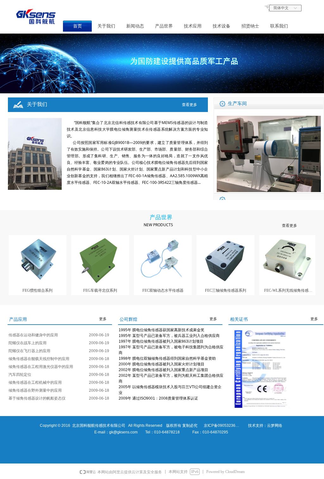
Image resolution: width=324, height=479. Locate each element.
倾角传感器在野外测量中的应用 (35, 390)
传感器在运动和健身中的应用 (33, 335)
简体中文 (281, 8)
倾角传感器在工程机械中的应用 (35, 382)
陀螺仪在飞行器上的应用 (29, 351)
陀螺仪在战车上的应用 (28, 343)
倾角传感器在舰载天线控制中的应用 (39, 359)
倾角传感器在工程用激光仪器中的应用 (41, 366)
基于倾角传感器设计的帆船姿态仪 (37, 398)
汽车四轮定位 (20, 374)
